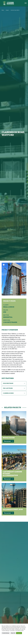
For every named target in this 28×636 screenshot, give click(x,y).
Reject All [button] (13, 633)
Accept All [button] (19, 633)
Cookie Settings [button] (5, 633)
